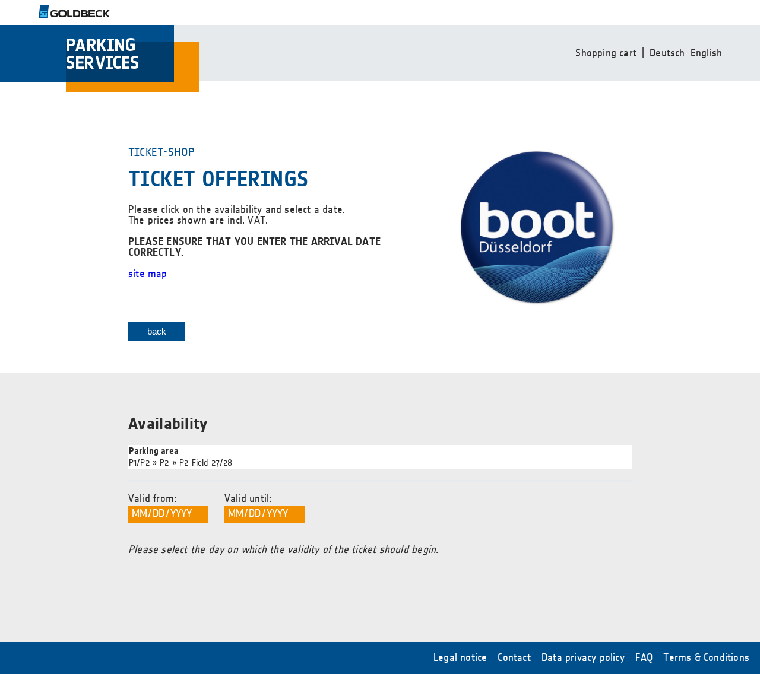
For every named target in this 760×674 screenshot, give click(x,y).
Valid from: (152, 499)
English (706, 53)
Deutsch (667, 53)
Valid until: (247, 499)
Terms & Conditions (706, 658)
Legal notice (460, 658)
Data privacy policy (583, 658)
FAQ (644, 658)
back (157, 331)
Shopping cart (605, 53)
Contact (514, 658)
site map (147, 274)
